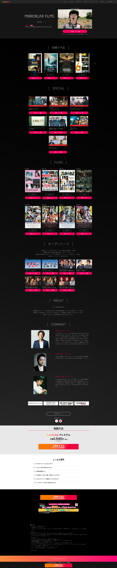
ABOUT (102, 1)
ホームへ (58, 413)
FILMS (85, 1)
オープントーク (93, 1)
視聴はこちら (74, 31)
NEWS (71, 1)
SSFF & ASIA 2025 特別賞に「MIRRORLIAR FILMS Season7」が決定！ (38, 26)
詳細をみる (36, 74)
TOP (65, 1)
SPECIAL (78, 1)
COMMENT (110, 1)
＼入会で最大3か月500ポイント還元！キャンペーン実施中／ (58, 562)
